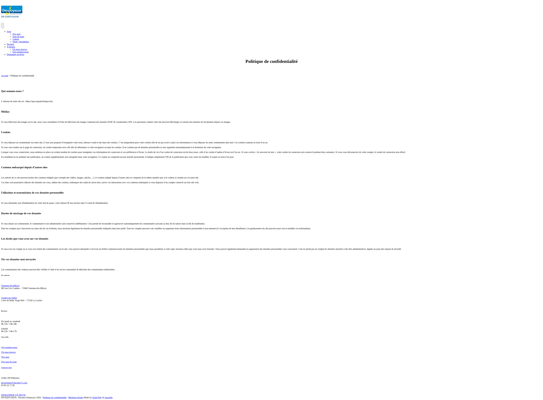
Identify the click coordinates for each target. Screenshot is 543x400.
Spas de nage (18, 36)
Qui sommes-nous (20, 52)
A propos (11, 47)
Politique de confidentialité (54, 397)
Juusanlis (108, 397)
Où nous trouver (19, 49)
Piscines (10, 44)
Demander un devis (15, 54)
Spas (9, 31)
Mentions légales (75, 397)
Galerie (15, 39)
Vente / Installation (20, 41)
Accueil (4, 75)
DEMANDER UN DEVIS (13, 395)
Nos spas (16, 34)
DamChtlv (97, 397)
